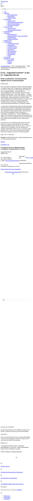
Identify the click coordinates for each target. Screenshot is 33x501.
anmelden (19, 489)
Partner (9, 55)
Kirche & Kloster (12, 48)
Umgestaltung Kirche (13, 43)
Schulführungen (11, 37)
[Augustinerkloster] (1, 4)
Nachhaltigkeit (11, 54)
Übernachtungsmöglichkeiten (15, 22)
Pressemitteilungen (12, 15)
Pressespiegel (11, 16)
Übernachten (7, 19)
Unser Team (10, 60)
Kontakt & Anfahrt (9, 58)
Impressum (7, 496)
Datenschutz (7, 497)
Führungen (7, 33)
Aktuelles (6, 13)
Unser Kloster (8, 42)
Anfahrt (9, 63)
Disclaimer (7, 499)
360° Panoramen (11, 51)
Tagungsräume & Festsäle (14, 30)
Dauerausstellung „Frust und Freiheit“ (17, 36)
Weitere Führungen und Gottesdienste (11, 169)
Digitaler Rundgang (12, 39)
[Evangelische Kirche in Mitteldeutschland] (1, 493)
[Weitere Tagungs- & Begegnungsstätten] (16, 457)
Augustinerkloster (5, 66)
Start (5, 12)
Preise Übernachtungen (13, 24)
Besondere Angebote (13, 25)
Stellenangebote (11, 18)
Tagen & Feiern (8, 27)
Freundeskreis (11, 45)
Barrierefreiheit (11, 52)
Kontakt (9, 61)
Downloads (7, 57)
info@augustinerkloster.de (12, 160)
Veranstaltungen (8, 31)
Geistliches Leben (12, 46)
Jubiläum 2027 (8, 40)
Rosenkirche (10, 49)
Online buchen (11, 21)
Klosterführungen (12, 34)
